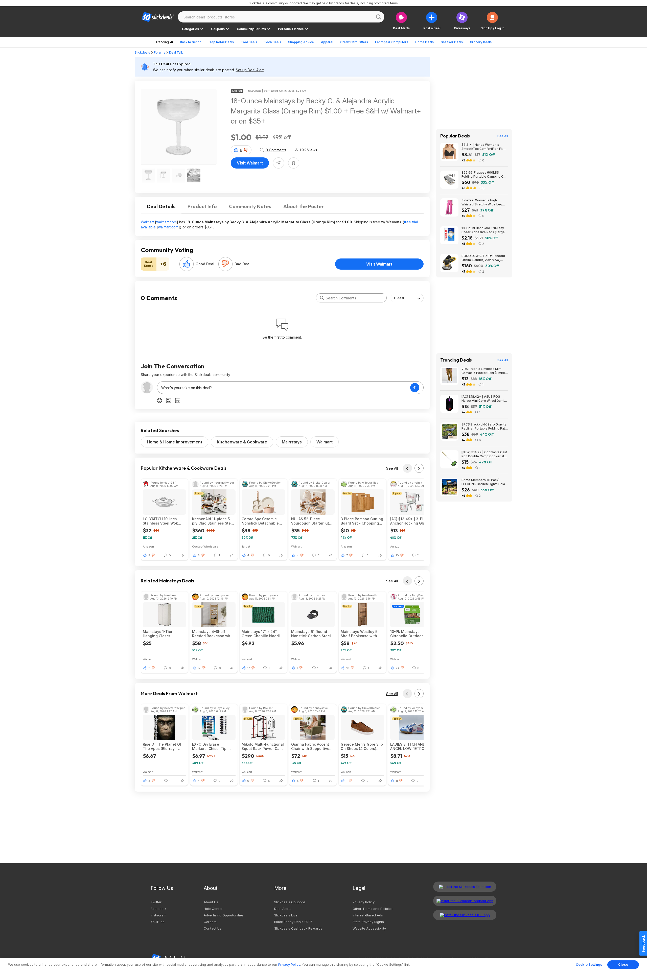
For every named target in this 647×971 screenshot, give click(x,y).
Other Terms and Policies (372, 909)
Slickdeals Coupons (290, 902)
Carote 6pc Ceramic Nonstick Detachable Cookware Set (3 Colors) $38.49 (263, 521)
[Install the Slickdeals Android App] (464, 901)
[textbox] (283, 388)
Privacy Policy (364, 902)
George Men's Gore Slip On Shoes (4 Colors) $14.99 (362, 746)
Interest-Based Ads (368, 915)
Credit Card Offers (354, 42)
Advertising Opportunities (224, 915)
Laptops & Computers (391, 42)
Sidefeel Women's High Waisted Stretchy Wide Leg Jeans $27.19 (481, 202)
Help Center (213, 909)
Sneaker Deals (452, 42)
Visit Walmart (250, 162)
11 (397, 781)
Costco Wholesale (205, 546)
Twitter (156, 902)
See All (392, 468)
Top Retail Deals (221, 42)
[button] (492, 20)
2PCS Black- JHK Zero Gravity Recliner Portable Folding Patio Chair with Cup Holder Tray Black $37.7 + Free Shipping (484, 426)
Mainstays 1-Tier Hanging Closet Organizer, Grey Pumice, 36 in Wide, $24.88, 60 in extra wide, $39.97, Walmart (164, 633)
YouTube (158, 922)
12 (199, 668)
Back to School (191, 42)
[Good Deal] (186, 264)
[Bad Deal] (225, 264)
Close (623, 964)
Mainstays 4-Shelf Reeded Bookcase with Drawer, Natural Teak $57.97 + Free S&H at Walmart (212, 633)
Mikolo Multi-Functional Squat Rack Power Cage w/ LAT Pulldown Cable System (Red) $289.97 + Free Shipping (263, 746)
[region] (323, 964)
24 (398, 668)
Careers (210, 922)
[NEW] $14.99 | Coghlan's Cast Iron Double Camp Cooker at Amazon (484, 454)
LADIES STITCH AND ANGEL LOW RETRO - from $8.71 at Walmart (409, 746)
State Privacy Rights (368, 922)
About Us (211, 902)
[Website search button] (378, 16)
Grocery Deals (481, 42)
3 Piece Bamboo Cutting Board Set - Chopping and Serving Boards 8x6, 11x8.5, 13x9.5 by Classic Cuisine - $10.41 (362, 521)
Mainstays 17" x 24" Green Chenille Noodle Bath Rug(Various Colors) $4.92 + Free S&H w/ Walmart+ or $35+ (262, 633)
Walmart (147, 222)
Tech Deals (272, 42)
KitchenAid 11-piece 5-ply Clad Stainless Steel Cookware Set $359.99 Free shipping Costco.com (213, 521)
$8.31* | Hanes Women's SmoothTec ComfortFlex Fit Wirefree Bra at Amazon (482, 147)
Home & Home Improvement (174, 441)
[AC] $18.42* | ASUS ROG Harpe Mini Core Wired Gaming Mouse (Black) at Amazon (484, 399)
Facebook (158, 909)
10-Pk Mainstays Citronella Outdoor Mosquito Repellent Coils (407, 633)
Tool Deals (249, 42)
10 (397, 555)
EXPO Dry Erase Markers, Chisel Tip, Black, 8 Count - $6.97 (212, 746)
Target (246, 546)
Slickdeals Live (285, 915)
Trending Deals (456, 360)
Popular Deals (455, 136)
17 (248, 668)
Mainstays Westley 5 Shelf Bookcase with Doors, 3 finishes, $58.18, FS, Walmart (359, 633)
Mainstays (292, 441)
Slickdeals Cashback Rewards (298, 928)
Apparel (327, 42)
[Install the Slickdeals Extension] (464, 887)
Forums (159, 52)
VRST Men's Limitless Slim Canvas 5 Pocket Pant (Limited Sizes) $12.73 (484, 371)
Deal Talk (176, 52)
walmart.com (166, 222)
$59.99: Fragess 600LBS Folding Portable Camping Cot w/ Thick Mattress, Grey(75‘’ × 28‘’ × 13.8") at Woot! (484, 175)
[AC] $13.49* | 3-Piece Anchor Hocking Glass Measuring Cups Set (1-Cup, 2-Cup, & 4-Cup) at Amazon (411, 521)
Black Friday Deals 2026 (293, 922)
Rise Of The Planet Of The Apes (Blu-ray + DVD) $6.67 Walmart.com (162, 746)
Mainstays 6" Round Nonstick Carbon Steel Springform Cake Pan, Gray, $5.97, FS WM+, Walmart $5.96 (311, 633)
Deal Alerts (282, 909)
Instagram (158, 915)
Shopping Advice (301, 42)
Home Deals (424, 42)
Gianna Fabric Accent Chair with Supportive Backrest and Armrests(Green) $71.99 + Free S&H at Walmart (312, 746)
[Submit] (322, 297)
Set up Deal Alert (250, 70)
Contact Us (212, 928)
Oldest (399, 298)
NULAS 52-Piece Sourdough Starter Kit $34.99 (310, 521)
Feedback (643, 943)
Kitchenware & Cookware (242, 441)
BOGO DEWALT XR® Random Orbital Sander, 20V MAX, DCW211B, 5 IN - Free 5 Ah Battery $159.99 (483, 258)
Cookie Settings (589, 964)
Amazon (148, 546)
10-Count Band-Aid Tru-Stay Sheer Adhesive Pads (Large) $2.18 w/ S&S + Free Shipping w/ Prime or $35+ (483, 230)
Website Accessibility (369, 928)
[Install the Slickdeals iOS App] (464, 915)
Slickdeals (142, 52)
